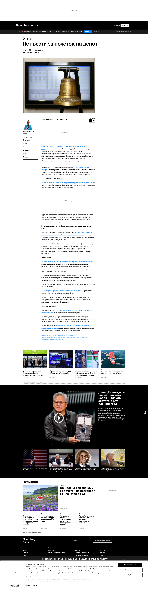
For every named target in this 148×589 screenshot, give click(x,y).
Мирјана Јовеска (37, 50)
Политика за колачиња (81, 555)
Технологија (66, 31)
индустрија (74, 337)
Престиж (57, 31)
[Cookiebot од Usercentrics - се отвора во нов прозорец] (14, 585)
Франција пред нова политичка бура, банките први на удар (49, 518)
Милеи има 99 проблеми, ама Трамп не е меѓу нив (35, 469)
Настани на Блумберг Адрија (56, 552)
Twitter (101, 555)
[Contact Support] (145, 412)
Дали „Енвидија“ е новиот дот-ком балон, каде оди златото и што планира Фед (111, 398)
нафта (54, 335)
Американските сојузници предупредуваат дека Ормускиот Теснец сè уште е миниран (67, 520)
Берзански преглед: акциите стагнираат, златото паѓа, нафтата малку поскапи (86, 373)
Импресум (77, 550)
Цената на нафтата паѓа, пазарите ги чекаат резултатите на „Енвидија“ (33, 373)
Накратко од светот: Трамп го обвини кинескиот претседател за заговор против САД (112, 470)
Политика (42, 31)
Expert (87, 31)
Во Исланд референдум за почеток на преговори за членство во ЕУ (77, 491)
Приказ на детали (31, 585)
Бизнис (35, 31)
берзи (43, 335)
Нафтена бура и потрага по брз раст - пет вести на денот (113, 372)
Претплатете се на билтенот (102, 540)
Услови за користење (80, 548)
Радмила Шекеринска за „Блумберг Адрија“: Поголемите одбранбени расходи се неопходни (85, 470)
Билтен (103, 369)
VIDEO (19, 31)
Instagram (102, 552)
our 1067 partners (36, 566)
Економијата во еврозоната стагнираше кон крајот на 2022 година (65, 183)
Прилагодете (129, 570)
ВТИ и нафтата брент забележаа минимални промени (60, 291)
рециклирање (59, 340)
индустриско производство (51, 337)
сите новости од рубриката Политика (32, 532)
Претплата (124, 25)
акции (48, 335)
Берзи (24, 369)
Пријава (117, 25)
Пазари (49, 31)
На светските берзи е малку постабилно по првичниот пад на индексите (67, 261)
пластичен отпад (47, 340)
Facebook (102, 550)
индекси (60, 335)
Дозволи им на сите (130, 564)
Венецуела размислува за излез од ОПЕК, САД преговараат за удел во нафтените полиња (31, 520)
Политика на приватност (81, 552)
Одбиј (130, 574)
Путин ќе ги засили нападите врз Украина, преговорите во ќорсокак (86, 519)
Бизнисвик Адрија (77, 31)
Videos (50, 548)
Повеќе (95, 31)
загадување (84, 337)
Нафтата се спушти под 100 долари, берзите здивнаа (60, 372)
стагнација (72, 335)
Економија (27, 31)
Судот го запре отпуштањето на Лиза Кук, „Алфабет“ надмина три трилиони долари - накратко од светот (60, 470)
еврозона (66, 337)
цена (65, 335)
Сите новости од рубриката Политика (32, 382)
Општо (62, 514)
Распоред (51, 550)
